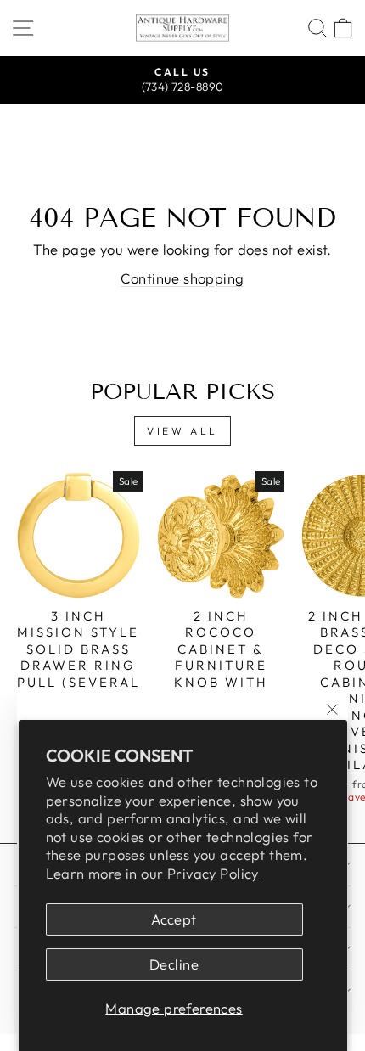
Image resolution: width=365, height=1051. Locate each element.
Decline (174, 964)
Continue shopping (182, 278)
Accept (173, 919)
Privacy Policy (213, 873)
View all (182, 430)
